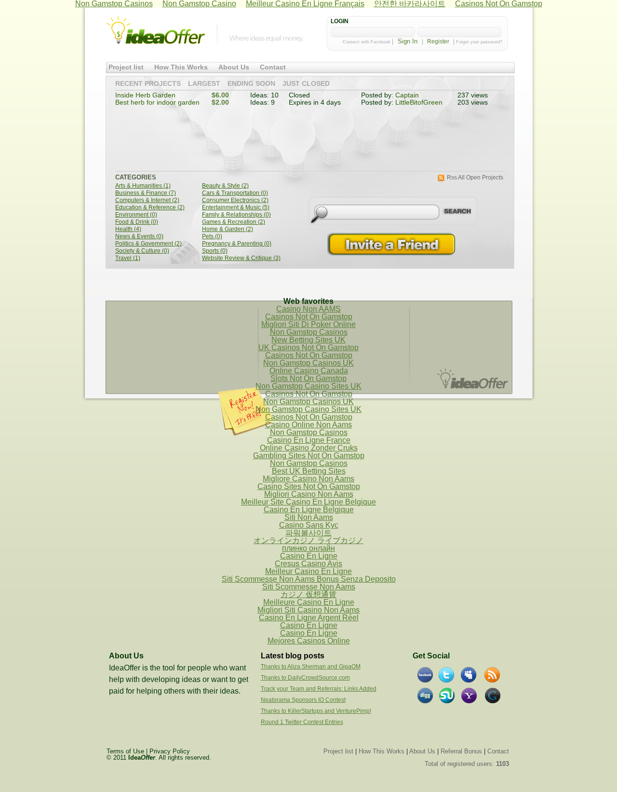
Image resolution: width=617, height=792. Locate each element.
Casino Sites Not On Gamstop (308, 486)
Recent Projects (148, 84)
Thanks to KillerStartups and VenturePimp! (316, 711)
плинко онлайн (308, 548)
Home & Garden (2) (227, 229)
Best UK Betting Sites (309, 471)
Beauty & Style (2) (225, 186)
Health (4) (128, 229)
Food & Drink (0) (136, 222)
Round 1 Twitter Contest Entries (302, 722)
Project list (126, 67)
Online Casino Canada (308, 371)
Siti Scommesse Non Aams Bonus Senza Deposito (309, 579)
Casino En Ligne (308, 556)
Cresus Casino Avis (308, 564)
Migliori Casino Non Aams (308, 494)
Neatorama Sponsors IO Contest (303, 699)
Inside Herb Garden (145, 95)
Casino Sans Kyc (308, 525)
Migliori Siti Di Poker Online (308, 324)
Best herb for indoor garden (157, 102)
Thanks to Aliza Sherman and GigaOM (311, 666)
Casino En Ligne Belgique (309, 509)
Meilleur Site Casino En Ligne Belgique (308, 502)
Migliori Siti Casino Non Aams (308, 610)
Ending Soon (251, 84)
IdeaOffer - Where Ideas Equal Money (156, 30)
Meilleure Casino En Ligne (308, 602)
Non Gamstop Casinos (309, 332)
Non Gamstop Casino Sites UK (308, 386)
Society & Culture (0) (142, 251)
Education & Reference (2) (150, 208)
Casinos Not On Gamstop (308, 317)
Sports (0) (215, 251)
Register (438, 41)
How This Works (181, 67)
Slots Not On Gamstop (308, 378)
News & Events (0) (139, 236)
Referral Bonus (461, 751)
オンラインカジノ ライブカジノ (308, 540)
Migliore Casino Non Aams (308, 479)
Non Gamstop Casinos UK (308, 363)
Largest (204, 84)
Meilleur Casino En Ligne (308, 571)
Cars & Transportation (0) (235, 193)
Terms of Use (125, 751)
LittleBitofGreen (419, 102)
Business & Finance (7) (145, 193)
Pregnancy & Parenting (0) (236, 244)
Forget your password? (479, 42)
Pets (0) (212, 236)
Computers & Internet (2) (147, 200)
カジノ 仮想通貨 (308, 594)
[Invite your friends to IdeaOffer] (392, 244)
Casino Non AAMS (308, 309)
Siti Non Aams (308, 517)
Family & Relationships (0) (236, 215)
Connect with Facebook (366, 42)
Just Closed (306, 84)
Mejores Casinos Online (309, 641)
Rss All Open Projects (475, 178)
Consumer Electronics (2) (235, 200)
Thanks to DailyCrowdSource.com (305, 677)
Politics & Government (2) (148, 244)
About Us (233, 67)
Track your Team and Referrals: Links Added (318, 688)
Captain (407, 95)
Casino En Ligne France (308, 440)
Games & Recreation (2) (233, 222)
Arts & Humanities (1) (143, 186)
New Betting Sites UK (308, 340)
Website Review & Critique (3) (241, 258)
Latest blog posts (292, 656)
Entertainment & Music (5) (235, 208)
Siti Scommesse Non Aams (308, 587)
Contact (273, 67)
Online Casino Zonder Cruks (309, 448)
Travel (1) (127, 258)
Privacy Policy (169, 751)
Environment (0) (136, 215)
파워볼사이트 (308, 533)
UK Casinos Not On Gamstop (308, 347)
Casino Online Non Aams (308, 425)
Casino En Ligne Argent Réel (309, 618)
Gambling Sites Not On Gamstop (308, 455)
